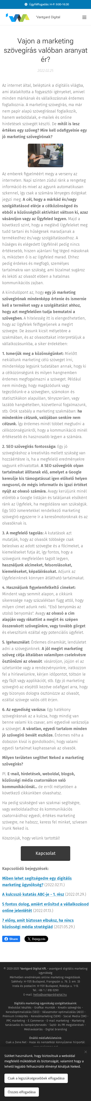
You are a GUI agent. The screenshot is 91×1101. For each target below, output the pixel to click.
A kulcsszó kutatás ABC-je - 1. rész (33, 894)
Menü (84, 17)
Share (13, 939)
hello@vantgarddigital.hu (50, 994)
